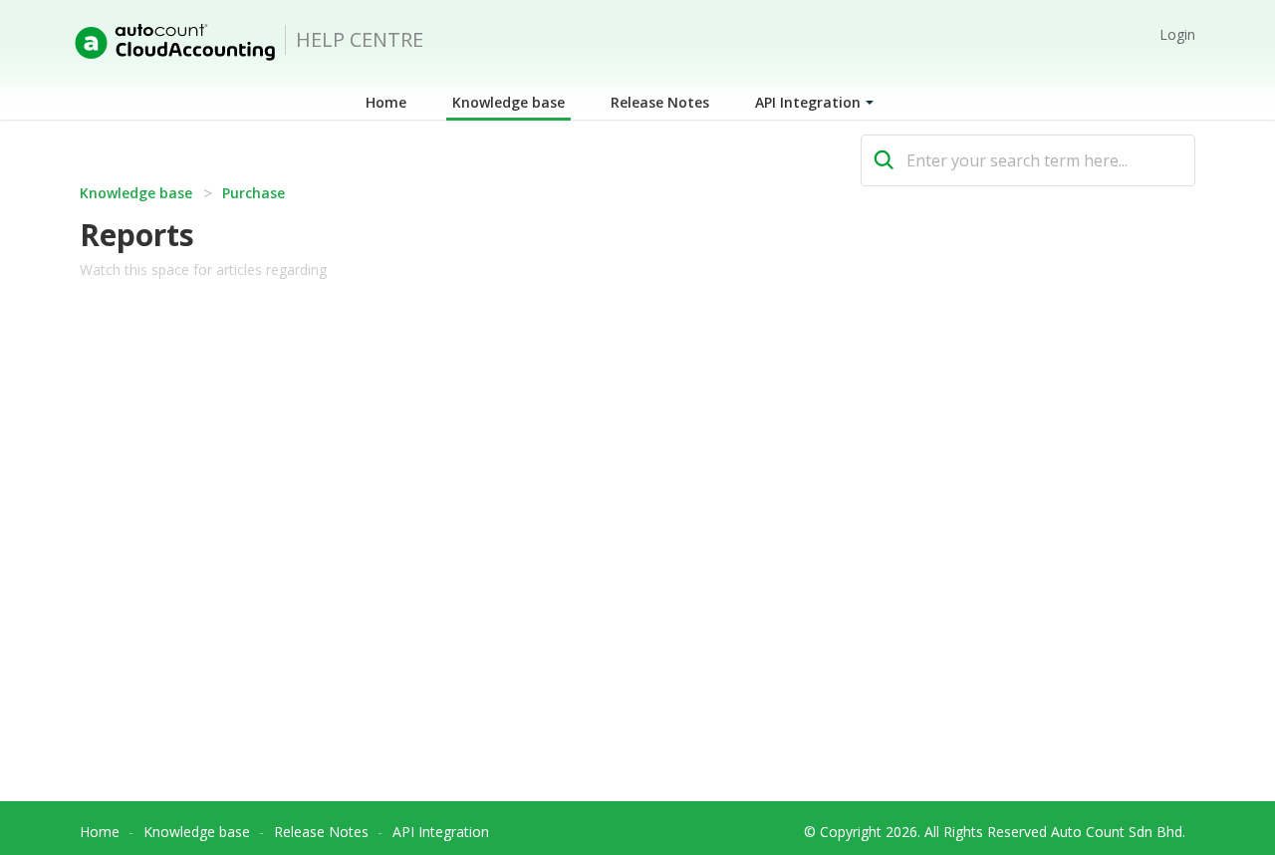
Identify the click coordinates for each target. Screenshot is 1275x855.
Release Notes (660, 102)
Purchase (253, 192)
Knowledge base (508, 102)
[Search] (884, 160)
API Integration (808, 102)
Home (386, 102)
